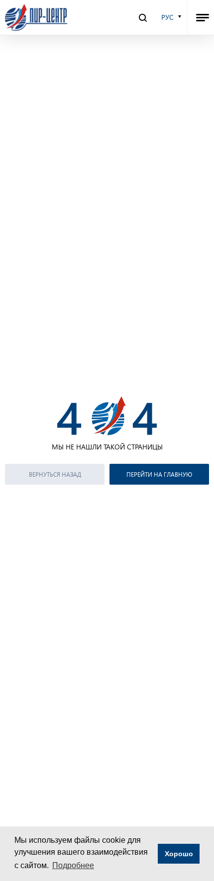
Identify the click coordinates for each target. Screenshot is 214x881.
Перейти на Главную (159, 474)
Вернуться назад (55, 474)
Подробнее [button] (73, 865)
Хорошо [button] (179, 854)
